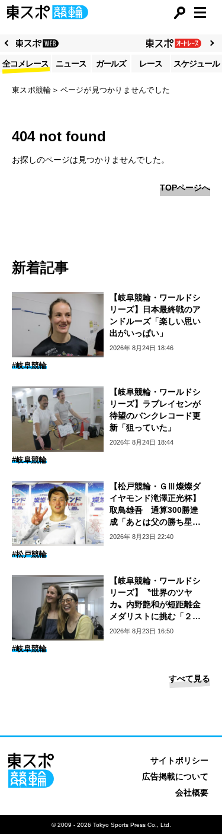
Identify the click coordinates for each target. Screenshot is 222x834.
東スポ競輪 (31, 89)
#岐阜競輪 (29, 365)
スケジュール (196, 63)
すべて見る (189, 678)
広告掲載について (175, 776)
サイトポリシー (179, 760)
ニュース (71, 63)
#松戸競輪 (29, 554)
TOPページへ (185, 187)
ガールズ (111, 63)
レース (150, 63)
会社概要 (191, 792)
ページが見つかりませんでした (115, 89)
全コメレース (25, 63)
